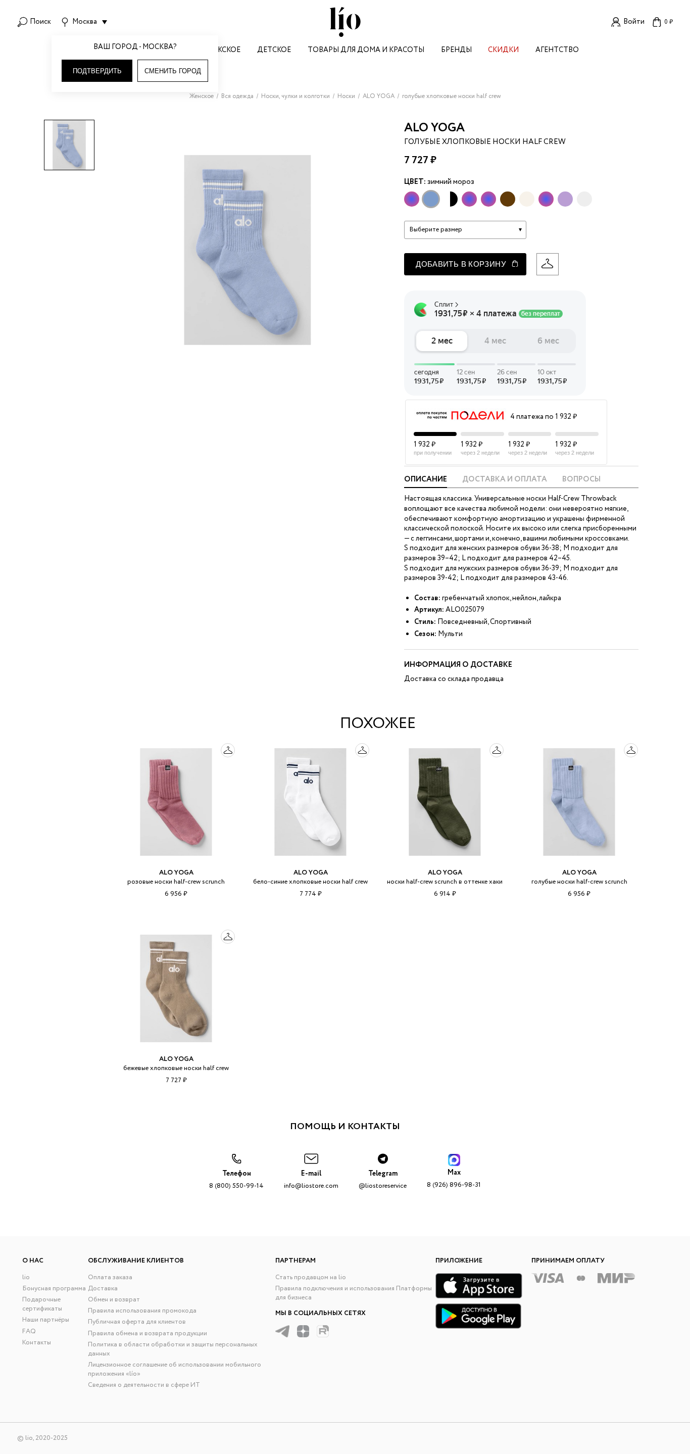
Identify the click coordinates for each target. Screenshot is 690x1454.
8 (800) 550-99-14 (236, 1180)
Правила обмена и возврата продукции (147, 1333)
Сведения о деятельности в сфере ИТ (144, 1385)
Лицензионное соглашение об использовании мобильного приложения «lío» (174, 1369)
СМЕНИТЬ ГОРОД (172, 71)
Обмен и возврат (114, 1299)
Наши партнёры (45, 1320)
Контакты (36, 1342)
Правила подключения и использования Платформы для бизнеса (353, 1293)
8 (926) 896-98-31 (454, 1179)
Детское (274, 50)
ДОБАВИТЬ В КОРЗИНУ (461, 264)
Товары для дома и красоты (366, 50)
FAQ (29, 1331)
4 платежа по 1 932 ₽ (543, 417)
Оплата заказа (110, 1277)
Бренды (456, 50)
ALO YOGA (434, 128)
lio (26, 1277)
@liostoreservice (383, 1180)
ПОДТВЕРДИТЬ (97, 71)
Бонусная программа (54, 1288)
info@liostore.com (311, 1180)
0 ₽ (668, 22)
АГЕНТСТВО (557, 50)
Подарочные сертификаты (42, 1304)
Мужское (222, 50)
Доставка (103, 1288)
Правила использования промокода (142, 1311)
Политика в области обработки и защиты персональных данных (173, 1349)
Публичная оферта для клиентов (137, 1322)
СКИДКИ (503, 50)
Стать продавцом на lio (310, 1277)
